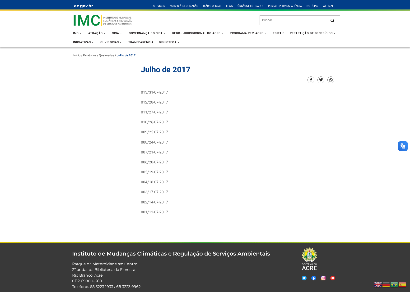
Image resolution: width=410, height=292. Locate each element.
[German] (386, 284)
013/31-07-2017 (154, 92)
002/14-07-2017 (154, 202)
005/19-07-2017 (154, 172)
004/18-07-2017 (154, 182)
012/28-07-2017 (154, 102)
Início (76, 55)
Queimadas (106, 55)
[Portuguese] (394, 284)
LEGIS (229, 6)
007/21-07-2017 (154, 152)
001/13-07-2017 (154, 212)
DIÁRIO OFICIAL (212, 6)
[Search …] (332, 20)
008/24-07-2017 (154, 142)
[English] (378, 284)
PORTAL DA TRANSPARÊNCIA (285, 6)
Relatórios (89, 55)
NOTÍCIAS (312, 6)
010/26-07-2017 (154, 122)
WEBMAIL (328, 6)
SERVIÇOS (159, 6)
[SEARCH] (294, 20)
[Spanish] (402, 284)
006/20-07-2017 (154, 162)
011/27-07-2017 (154, 112)
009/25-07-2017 (154, 132)
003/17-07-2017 (154, 192)
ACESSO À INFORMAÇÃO (184, 6)
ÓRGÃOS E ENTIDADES (250, 6)
